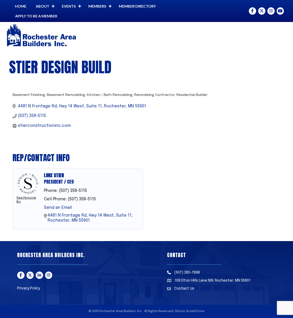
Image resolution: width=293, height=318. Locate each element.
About (42, 6)
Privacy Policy (28, 288)
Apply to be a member (36, 16)
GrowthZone (195, 311)
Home (20, 6)
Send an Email (58, 208)
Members (97, 6)
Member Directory (137, 6)
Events (69, 6)
